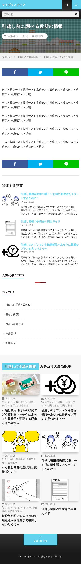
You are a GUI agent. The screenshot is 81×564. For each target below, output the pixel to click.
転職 (8, 342)
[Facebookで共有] (15, 72)
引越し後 (10, 314)
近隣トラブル (15, 511)
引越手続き (17, 507)
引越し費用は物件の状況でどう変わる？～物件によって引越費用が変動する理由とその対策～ (19, 416)
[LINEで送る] (66, 72)
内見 (7, 507)
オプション (50, 402)
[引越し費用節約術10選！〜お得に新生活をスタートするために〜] (10, 200)
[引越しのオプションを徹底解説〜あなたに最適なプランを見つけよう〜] (10, 251)
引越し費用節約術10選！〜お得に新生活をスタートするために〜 (59, 465)
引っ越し (9, 459)
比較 (4, 462)
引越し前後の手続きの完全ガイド (40, 221)
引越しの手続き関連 (33, 36)
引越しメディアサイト (50, 556)
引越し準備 (12, 323)
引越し (8, 402)
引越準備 (23, 405)
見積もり (12, 462)
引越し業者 (53, 405)
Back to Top (40, 540)
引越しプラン (20, 402)
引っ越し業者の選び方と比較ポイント (19, 469)
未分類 (9, 333)
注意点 (27, 507)
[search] (76, 14)
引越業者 (12, 405)
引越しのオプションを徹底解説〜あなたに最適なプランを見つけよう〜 (58, 414)
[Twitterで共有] (40, 72)
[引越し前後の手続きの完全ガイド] (10, 227)
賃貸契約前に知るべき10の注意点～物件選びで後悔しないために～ (20, 520)
